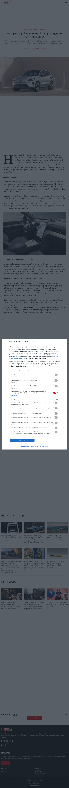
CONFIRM (22, 440)
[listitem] (34, 371)
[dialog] (34, 394)
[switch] (55, 375)
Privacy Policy (44, 446)
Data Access (34, 446)
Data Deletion (25, 446)
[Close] (63, 342)
